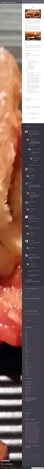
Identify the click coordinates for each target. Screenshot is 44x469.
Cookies (35, 427)
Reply (40, 168)
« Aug (25, 459)
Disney (26, 343)
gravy (32, 431)
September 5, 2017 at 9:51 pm (32, 202)
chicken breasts (27, 426)
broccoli (31, 423)
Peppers (36, 435)
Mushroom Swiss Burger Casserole (29, 384)
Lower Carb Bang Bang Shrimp (28, 381)
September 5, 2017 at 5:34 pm (32, 169)
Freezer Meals (26, 344)
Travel (42, 1)
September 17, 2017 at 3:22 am (32, 255)
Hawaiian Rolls (37, 106)
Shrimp (32, 438)
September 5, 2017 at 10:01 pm (33, 209)
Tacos (31, 441)
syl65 (29, 225)
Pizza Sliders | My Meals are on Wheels (35, 165)
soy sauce (26, 441)
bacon (31, 422)
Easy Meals (38, 430)
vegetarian (32, 442)
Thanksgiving (34, 441)
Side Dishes (34, 438)
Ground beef (35, 431)
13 (30, 455)
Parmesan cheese (27, 435)
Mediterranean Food (27, 350)
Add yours (39, 126)
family (26, 431)
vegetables (29, 442)
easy (32, 106)
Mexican (26, 434)
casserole (37, 423)
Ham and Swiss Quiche (27, 385)
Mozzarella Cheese (30, 434)
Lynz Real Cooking (32, 201)
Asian (29, 422)
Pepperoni (33, 435)
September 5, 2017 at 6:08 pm (32, 183)
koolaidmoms (5, 467)
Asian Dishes (26, 334)
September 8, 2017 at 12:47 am (32, 226)
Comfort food (31, 427)
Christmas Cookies (27, 427)
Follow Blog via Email (31, 311)
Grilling (26, 346)
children (31, 426)
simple (37, 438)
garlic (30, 431)
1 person (31, 172)
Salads (26, 360)
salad (26, 438)
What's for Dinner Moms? (8, 2)
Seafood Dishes (26, 363)
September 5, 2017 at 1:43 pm (34, 150)
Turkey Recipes (26, 372)
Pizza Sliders (33, 107)
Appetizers (3, 460)
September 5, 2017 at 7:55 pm (33, 193)
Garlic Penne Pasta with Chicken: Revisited (29, 387)
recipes (37, 107)
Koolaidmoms (27, 107)
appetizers (26, 422)
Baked (33, 422)
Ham (38, 431)
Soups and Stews (27, 369)
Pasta (25, 353)
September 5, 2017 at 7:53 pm (33, 176)
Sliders (39, 107)
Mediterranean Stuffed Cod (28, 390)
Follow (26, 318)
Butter (34, 423)
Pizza (30, 107)
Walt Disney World (36, 442)
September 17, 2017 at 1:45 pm (33, 264)
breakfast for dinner (27, 423)
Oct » (27, 459)
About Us (26, 330)
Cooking (27, 106)
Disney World (38, 1)
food (34, 106)
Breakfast (26, 337)
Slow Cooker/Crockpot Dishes (28, 367)
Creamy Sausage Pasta (27, 391)
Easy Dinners (34, 430)
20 (30, 456)
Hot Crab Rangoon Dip (27, 388)
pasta (30, 435)
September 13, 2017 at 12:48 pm (33, 248)
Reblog (26, 357)
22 (35, 456)
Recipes (34, 1)
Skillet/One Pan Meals (27, 366)
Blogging (36, 422)
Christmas (36, 426)
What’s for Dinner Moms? (32, 298)
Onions (36, 434)
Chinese (33, 426)
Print (39, 56)
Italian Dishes (7, 460)
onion (33, 434)
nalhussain (30, 240)
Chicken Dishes (26, 340)
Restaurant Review (27, 359)
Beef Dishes (26, 336)
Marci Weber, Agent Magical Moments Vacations (31, 399)
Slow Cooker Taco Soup (27, 394)
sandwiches (28, 438)
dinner (30, 106)
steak (29, 441)
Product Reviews (27, 356)
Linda (29, 182)
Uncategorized (26, 373)
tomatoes (37, 441)
